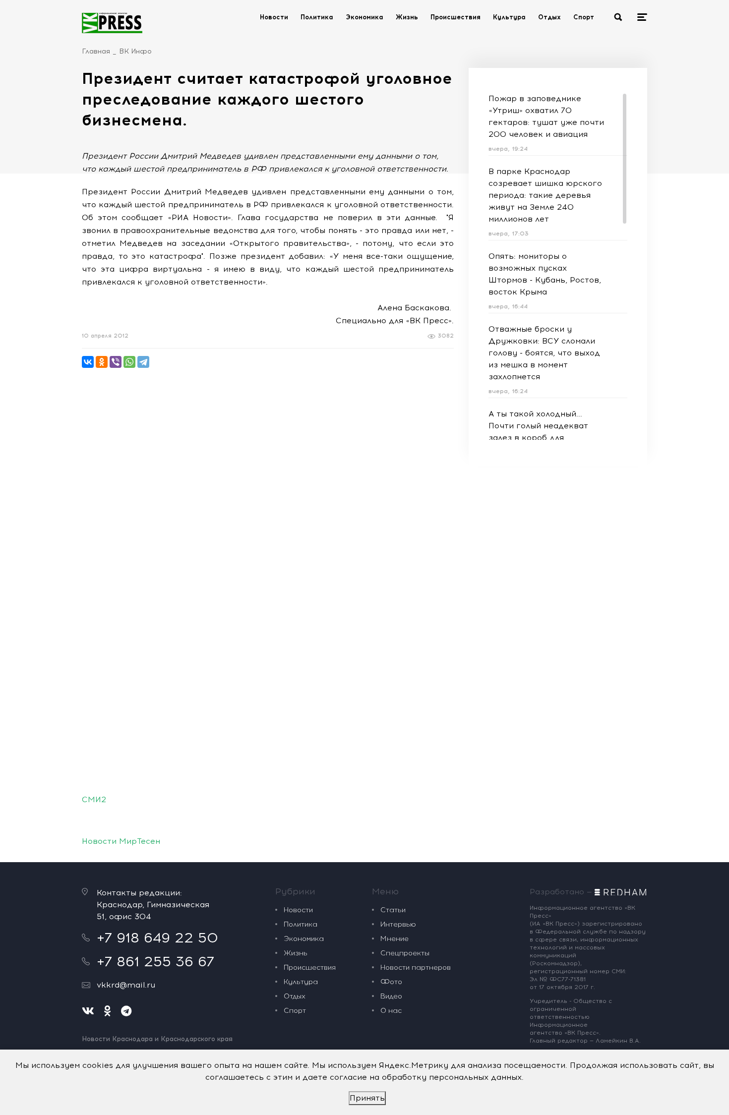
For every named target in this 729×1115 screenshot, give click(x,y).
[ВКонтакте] (88, 362)
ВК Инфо (135, 51)
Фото (391, 982)
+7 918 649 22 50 (157, 937)
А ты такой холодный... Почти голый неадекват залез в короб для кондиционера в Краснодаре (538, 437)
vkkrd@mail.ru (126, 985)
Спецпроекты (404, 953)
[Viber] (116, 362)
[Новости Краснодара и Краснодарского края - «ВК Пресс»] (112, 22)
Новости (274, 17)
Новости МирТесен (121, 841)
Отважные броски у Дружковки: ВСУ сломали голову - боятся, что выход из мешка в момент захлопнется (544, 352)
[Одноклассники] (102, 362)
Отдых (549, 17)
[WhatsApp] (129, 362)
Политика (317, 17)
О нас (391, 1010)
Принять (367, 1098)
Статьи (393, 910)
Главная (96, 51)
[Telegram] (143, 362)
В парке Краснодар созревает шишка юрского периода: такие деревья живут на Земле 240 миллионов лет (545, 195)
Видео (391, 996)
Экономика (364, 17)
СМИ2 (94, 799)
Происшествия (455, 17)
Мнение (394, 939)
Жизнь (407, 17)
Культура (509, 17)
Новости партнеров (415, 967)
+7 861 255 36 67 (155, 961)
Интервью (398, 924)
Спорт (583, 17)
